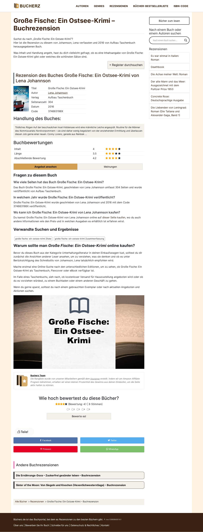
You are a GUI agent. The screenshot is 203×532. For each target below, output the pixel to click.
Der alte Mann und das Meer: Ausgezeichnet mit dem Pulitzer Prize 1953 (168, 85)
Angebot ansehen (45, 166)
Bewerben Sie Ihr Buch (37, 525)
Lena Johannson (58, 92)
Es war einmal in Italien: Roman (165, 57)
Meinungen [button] (110, 166)
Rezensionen (119, 6)
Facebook (46, 440)
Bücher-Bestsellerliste (150, 6)
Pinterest (46, 449)
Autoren (82, 6)
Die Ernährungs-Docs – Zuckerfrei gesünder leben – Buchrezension (58, 475)
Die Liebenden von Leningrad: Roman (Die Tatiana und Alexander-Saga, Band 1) (169, 111)
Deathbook (157, 67)
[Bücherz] (26, 6)
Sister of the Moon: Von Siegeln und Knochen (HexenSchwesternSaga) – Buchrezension (71, 485)
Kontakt (105, 525)
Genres (99, 6)
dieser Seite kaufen (113, 217)
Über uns (18, 525)
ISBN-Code (181, 6)
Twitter (113, 440)
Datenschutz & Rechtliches (85, 525)
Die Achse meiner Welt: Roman (169, 74)
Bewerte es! (79, 416)
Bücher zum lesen (169, 20)
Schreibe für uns (60, 525)
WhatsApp (113, 449)
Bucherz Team (37, 375)
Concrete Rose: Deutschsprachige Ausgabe (167, 98)
